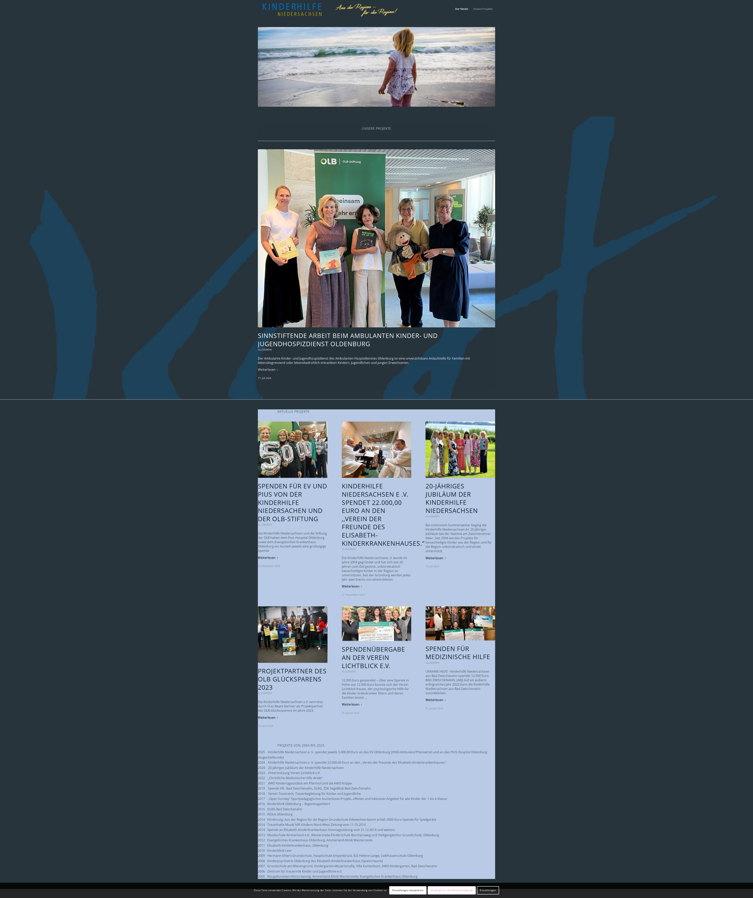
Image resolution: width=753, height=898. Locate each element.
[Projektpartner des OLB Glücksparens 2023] (292, 634)
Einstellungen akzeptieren (408, 890)
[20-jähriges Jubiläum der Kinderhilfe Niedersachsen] (460, 450)
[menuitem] (462, 9)
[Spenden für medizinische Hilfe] (460, 623)
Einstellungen (488, 890)
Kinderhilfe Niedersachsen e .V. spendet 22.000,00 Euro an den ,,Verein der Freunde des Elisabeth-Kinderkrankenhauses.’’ (383, 514)
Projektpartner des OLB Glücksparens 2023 (292, 679)
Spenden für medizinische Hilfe (458, 652)
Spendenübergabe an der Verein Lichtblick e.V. (373, 657)
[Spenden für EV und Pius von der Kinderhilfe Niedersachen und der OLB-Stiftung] (292, 450)
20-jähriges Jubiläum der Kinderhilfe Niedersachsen (452, 498)
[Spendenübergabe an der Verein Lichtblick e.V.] (376, 623)
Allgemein (265, 349)
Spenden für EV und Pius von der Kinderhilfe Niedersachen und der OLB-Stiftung (292, 502)
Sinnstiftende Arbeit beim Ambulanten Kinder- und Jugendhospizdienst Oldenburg (348, 339)
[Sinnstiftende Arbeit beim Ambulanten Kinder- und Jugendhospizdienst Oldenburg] (376, 238)
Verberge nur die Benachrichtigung (452, 890)
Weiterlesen (267, 369)
